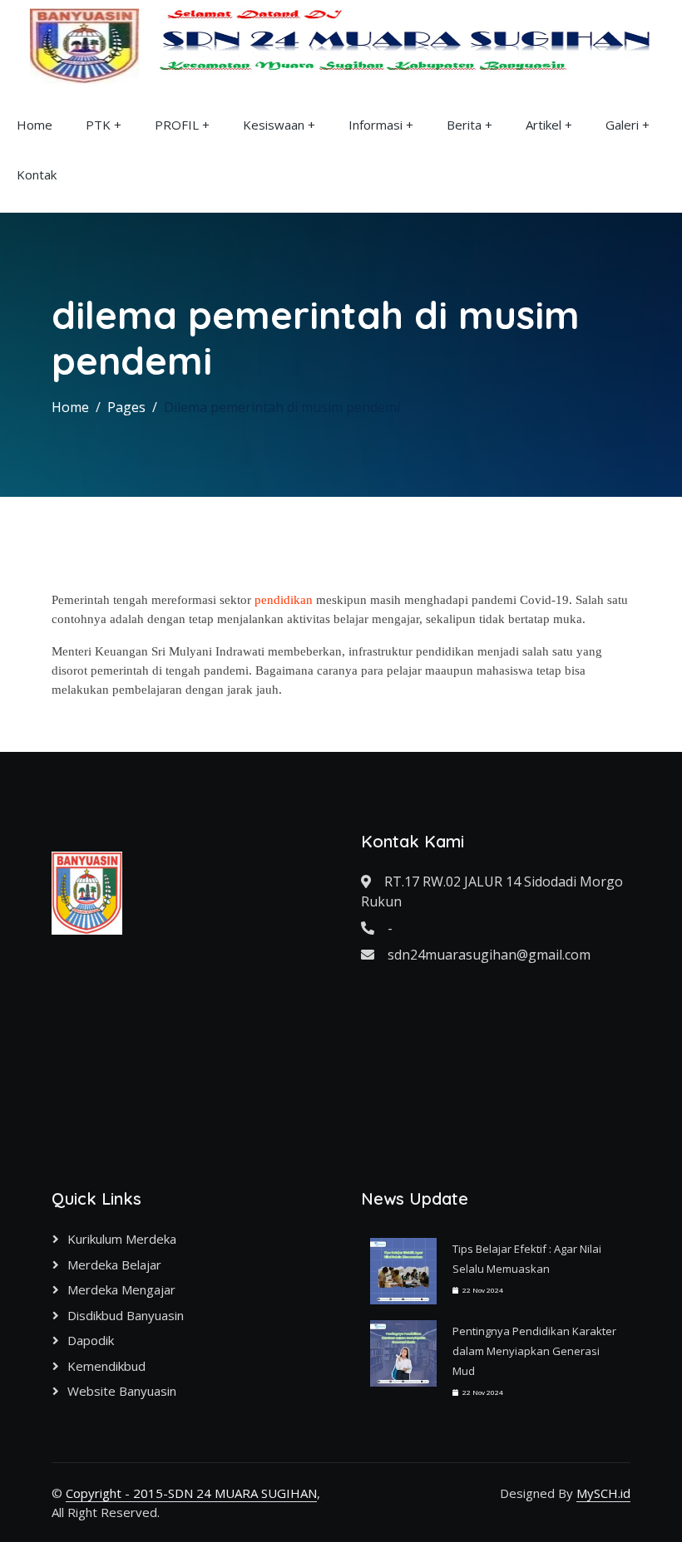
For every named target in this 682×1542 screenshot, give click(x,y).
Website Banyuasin (121, 1390)
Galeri (622, 124)
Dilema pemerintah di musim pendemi (282, 407)
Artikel (543, 124)
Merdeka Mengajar (121, 1289)
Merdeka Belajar (114, 1264)
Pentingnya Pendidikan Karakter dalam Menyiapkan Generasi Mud (534, 1350)
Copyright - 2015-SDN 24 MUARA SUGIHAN (191, 1493)
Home (34, 124)
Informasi (375, 124)
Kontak (37, 174)
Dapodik (90, 1340)
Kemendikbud (106, 1366)
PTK (98, 124)
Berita (464, 124)
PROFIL (177, 124)
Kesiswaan (273, 124)
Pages (126, 407)
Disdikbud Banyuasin (125, 1315)
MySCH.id (603, 1493)
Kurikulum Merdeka (121, 1238)
